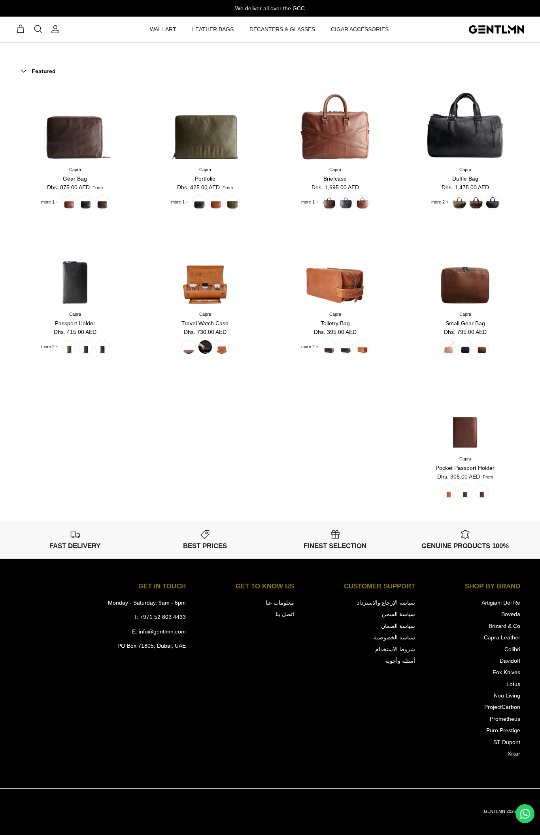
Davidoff (510, 661)
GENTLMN (494, 811)
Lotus (513, 684)
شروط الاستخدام (395, 649)
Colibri (512, 649)
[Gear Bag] (75, 123)
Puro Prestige (503, 730)
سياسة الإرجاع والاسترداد (386, 602)
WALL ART (163, 29)
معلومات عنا (280, 602)
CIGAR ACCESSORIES (360, 29)
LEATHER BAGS (213, 29)
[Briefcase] (335, 123)
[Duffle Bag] (465, 123)
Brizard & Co (504, 626)
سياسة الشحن (398, 614)
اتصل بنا (285, 614)
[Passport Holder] (75, 267)
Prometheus (505, 719)
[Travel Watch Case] (205, 267)
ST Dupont (506, 742)
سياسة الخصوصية (394, 637)
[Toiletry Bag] (335, 267)
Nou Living (507, 695)
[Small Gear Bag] (465, 267)
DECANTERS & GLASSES (282, 29)
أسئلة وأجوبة (400, 661)
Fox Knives (506, 672)
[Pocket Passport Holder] (465, 412)
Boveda (510, 614)
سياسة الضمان (398, 626)
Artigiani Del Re (500, 602)
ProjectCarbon (502, 707)
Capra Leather (502, 637)
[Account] (57, 29)
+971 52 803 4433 (163, 617)
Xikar (514, 753)
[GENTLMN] (496, 29)
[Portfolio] (205, 123)
